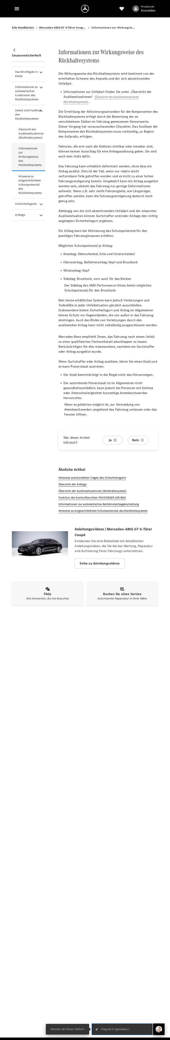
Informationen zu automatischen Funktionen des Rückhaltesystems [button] (26, 93)
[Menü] (17, 8)
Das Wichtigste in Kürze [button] (26, 74)
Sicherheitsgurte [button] (26, 204)
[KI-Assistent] (158, 1029)
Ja (110, 440)
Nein (135, 440)
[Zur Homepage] (85, 8)
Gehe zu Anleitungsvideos (100, 563)
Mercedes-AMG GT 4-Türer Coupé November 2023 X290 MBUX (62, 28)
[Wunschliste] (121, 8)
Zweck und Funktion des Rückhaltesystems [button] (28, 114)
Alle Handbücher (23, 28)
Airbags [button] (20, 215)
